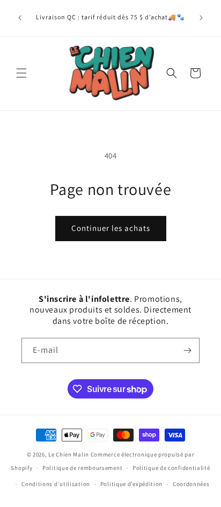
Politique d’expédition (131, 484)
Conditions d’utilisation (55, 484)
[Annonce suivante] (201, 18)
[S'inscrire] (187, 350)
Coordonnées (191, 484)
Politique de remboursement (82, 468)
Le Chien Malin (68, 454)
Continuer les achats (110, 228)
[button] (21, 73)
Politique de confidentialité (171, 468)
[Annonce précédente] (20, 18)
